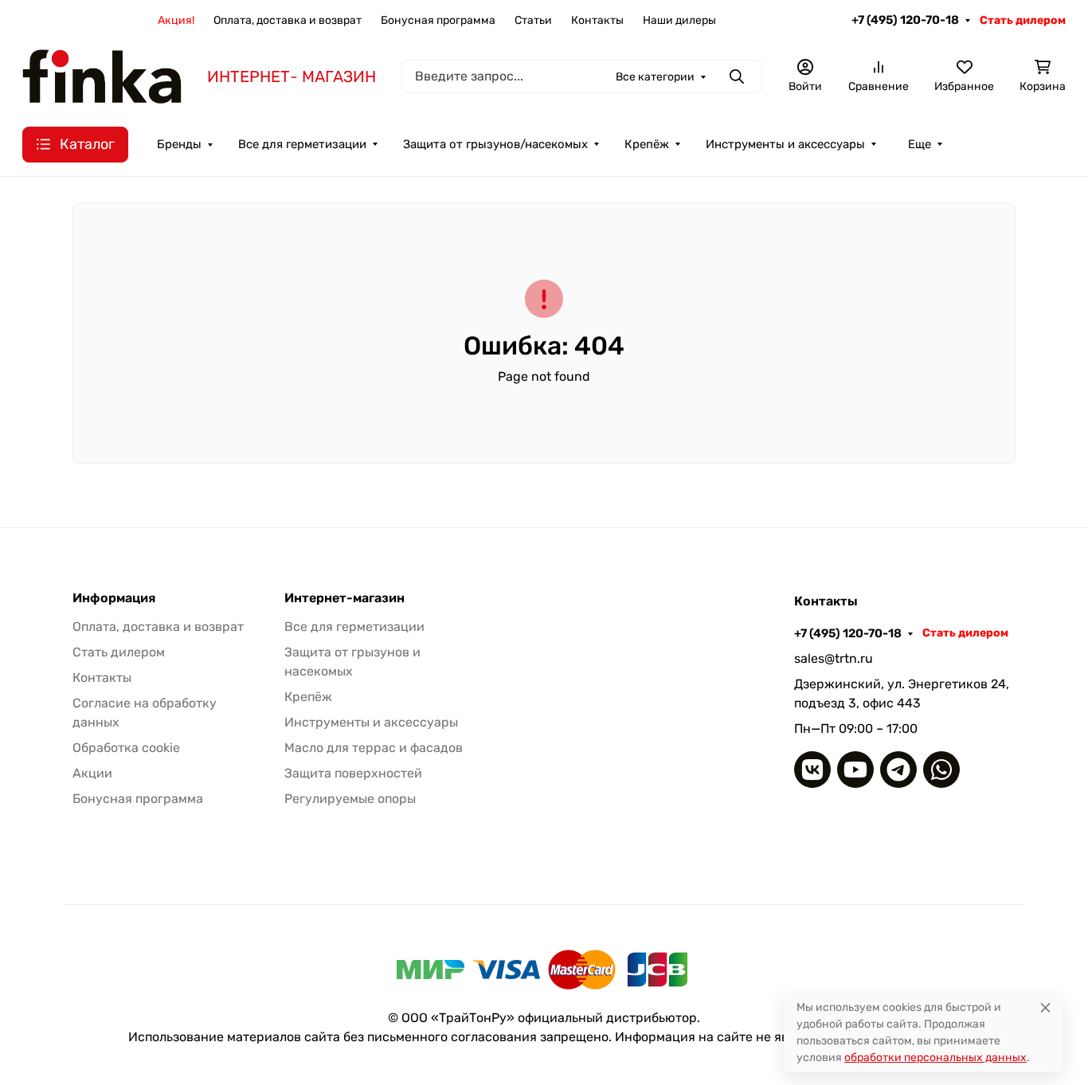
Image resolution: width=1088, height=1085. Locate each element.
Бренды (179, 144)
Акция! (176, 20)
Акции (92, 773)
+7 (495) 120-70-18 (905, 20)
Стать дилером (1023, 20)
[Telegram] (898, 769)
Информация (113, 598)
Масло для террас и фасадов (373, 747)
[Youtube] (855, 769)
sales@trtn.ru (833, 658)
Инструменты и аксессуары (785, 144)
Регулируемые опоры (350, 798)
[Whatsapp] (941, 769)
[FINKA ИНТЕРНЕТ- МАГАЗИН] (102, 75)
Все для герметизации (302, 144)
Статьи (533, 20)
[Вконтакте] (812, 769)
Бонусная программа (438, 20)
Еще (919, 144)
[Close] (1045, 1007)
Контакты (597, 20)
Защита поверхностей (353, 773)
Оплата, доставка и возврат (287, 20)
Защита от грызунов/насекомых (495, 144)
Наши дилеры (679, 20)
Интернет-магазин (344, 598)
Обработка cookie (126, 747)
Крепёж (646, 144)
